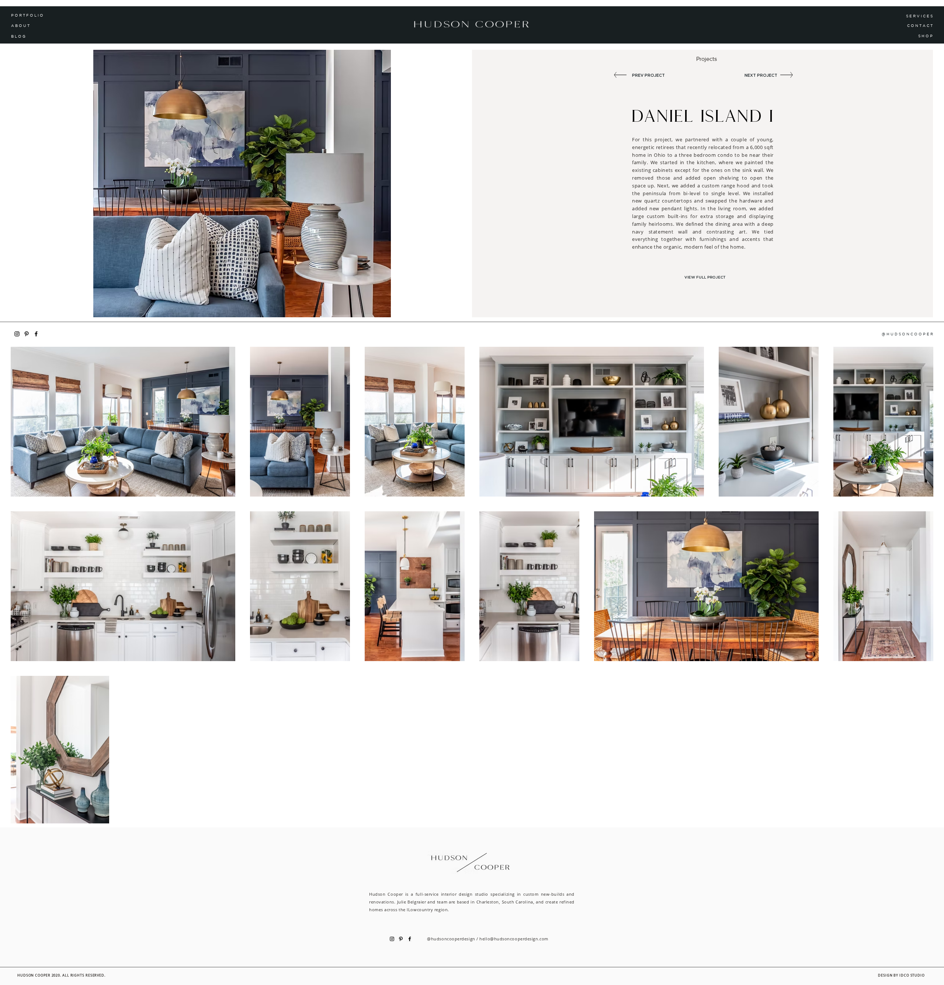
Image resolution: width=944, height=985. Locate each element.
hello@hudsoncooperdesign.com (513, 938)
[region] (913, 36)
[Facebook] (36, 334)
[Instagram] (17, 334)
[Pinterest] (26, 334)
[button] (37, 36)
